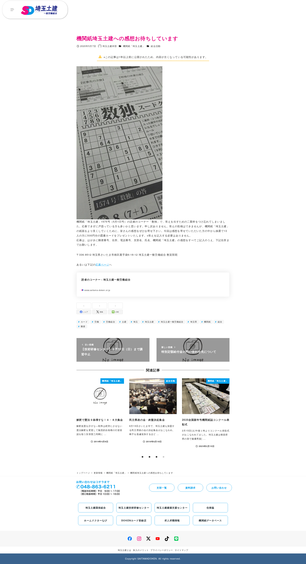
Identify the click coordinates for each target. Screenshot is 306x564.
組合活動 (155, 46)
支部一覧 (162, 487)
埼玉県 (193, 321)
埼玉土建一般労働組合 (171, 321)
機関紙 (207, 321)
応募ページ (102, 264)
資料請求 (190, 487)
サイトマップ (181, 550)
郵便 (82, 326)
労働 (96, 321)
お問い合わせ (219, 487)
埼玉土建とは (124, 550)
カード (83, 321)
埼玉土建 (149, 321)
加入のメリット (141, 550)
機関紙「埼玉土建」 (134, 46)
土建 (123, 321)
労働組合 (110, 321)
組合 (219, 321)
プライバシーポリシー (161, 550)
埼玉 (135, 321)
